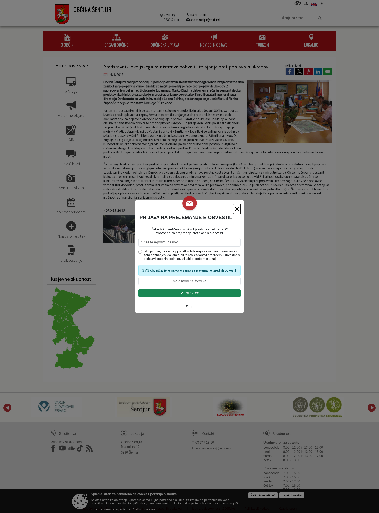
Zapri (190, 307)
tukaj (212, 259)
